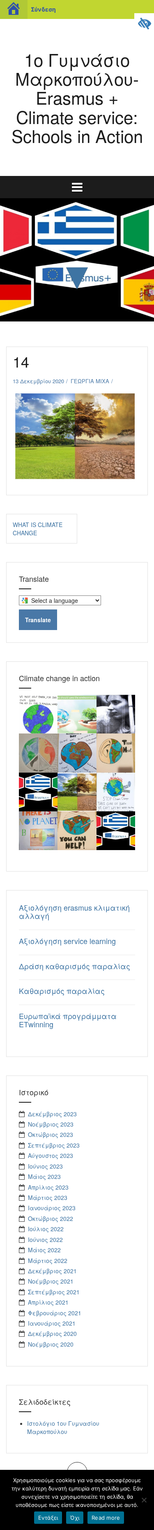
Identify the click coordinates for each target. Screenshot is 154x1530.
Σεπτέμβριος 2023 (54, 1145)
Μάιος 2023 (44, 1176)
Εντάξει (48, 1517)
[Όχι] (144, 1500)
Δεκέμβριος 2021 (52, 1271)
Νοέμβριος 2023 (51, 1124)
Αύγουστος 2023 (50, 1155)
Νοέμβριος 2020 (51, 1344)
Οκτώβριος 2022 (50, 1218)
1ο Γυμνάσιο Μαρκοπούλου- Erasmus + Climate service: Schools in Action (77, 97)
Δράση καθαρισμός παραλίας (74, 966)
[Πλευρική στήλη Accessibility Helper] (144, 23)
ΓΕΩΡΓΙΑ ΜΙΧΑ (90, 381)
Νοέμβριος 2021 (51, 1281)
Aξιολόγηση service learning (67, 940)
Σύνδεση (43, 9)
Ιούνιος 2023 (45, 1166)
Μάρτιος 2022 (47, 1260)
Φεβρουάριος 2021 (54, 1313)
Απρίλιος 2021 (48, 1302)
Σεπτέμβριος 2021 (54, 1292)
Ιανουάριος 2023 (52, 1208)
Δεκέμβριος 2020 (52, 1333)
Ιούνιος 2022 (45, 1239)
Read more (106, 1517)
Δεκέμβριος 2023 (52, 1114)
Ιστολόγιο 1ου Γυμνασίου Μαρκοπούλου (63, 1427)
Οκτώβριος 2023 (50, 1134)
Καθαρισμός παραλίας (62, 990)
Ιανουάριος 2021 (52, 1323)
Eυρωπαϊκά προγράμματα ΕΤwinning (68, 1019)
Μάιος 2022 (44, 1250)
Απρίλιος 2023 (48, 1187)
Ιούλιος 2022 (46, 1229)
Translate (38, 620)
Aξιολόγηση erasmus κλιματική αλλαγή (74, 911)
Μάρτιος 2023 (47, 1197)
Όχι (74, 1517)
